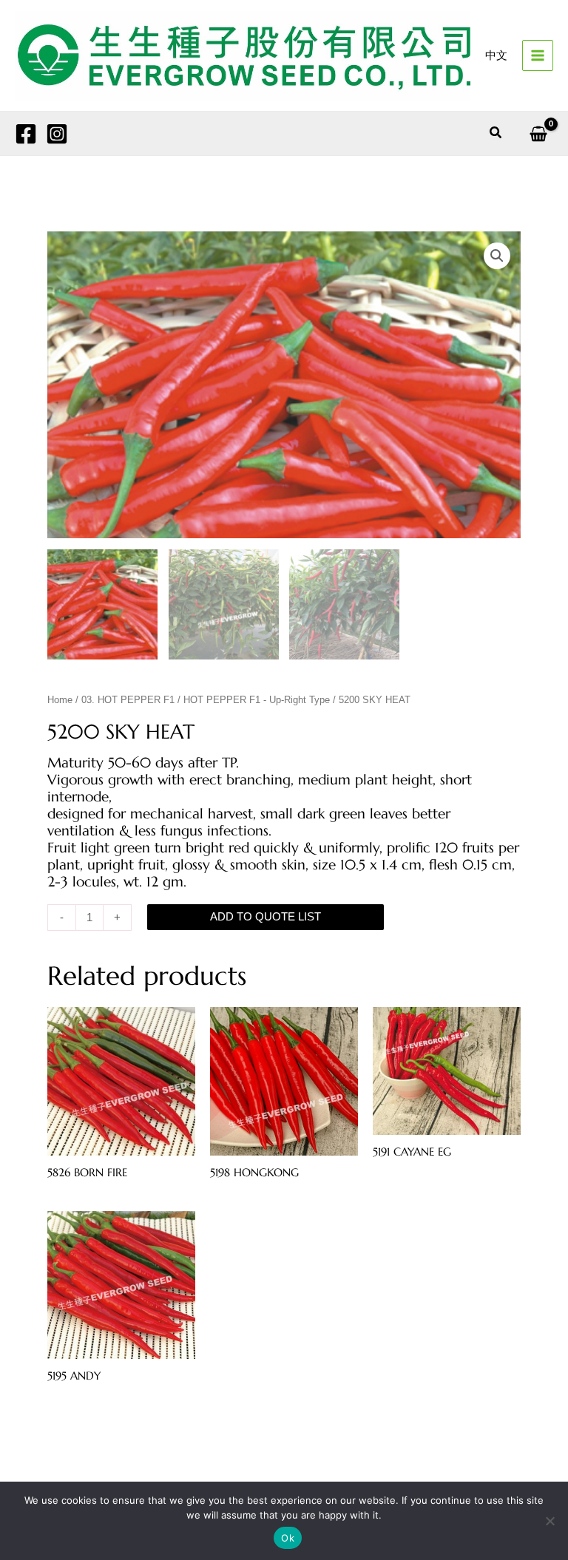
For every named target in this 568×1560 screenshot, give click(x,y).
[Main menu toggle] (537, 55)
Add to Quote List (265, 917)
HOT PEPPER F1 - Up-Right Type (256, 699)
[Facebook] (26, 134)
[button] (496, 133)
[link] (496, 56)
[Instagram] (57, 134)
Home (59, 699)
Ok (287, 1538)
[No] (549, 1520)
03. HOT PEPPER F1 (128, 699)
